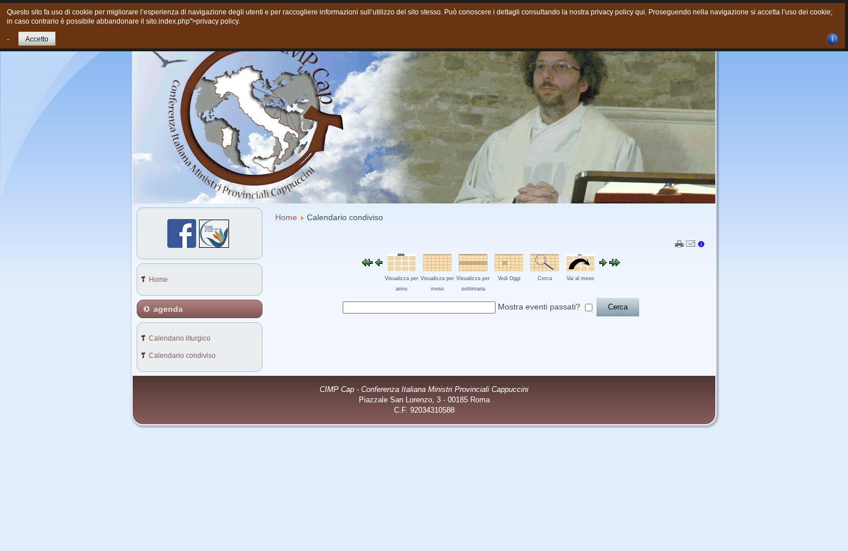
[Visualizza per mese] (437, 268)
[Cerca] (544, 268)
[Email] (690, 245)
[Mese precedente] (367, 263)
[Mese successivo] (614, 263)
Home (286, 217)
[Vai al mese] (580, 268)
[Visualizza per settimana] (473, 268)
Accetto (36, 39)
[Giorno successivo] (603, 263)
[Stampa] (679, 245)
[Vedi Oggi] (508, 268)
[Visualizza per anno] (401, 268)
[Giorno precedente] (378, 263)
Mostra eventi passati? (539, 306)
